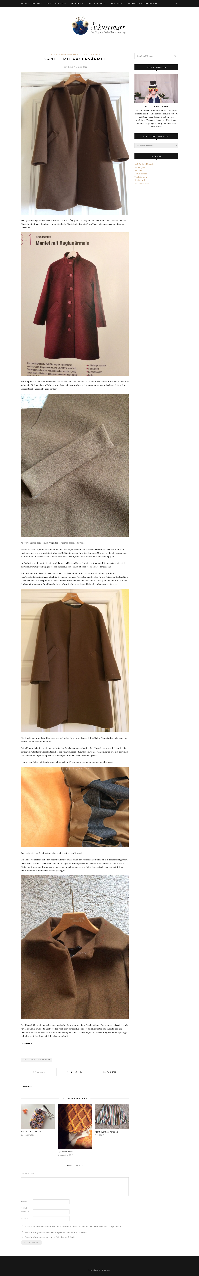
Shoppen (76, 4)
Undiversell (139, 180)
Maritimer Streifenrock (106, 1132)
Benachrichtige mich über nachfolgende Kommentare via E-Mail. (56, 1232)
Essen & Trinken (30, 4)
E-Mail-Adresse (25, 1210)
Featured (54, 54)
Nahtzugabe (139, 167)
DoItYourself (55, 4)
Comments (39, 1072)
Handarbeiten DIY (71, 54)
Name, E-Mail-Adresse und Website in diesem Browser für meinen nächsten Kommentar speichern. (73, 1226)
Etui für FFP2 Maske (31, 1131)
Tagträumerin (140, 177)
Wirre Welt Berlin (142, 183)
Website (24, 1218)
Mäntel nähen (92, 54)
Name (24, 1201)
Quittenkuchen (65, 1151)
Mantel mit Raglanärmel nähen (36, 1060)
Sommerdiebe (140, 174)
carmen (111, 1072)
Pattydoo (138, 170)
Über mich (116, 4)
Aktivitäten (96, 4)
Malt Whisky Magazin (144, 164)
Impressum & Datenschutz (143, 4)
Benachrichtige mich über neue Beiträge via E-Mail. (50, 1237)
